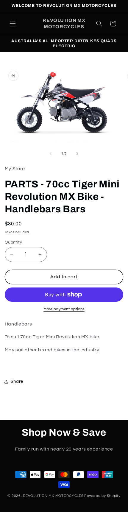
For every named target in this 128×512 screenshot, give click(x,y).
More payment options (64, 309)
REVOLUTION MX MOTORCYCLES (53, 495)
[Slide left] (50, 153)
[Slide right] (77, 153)
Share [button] (17, 381)
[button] (12, 23)
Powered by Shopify (102, 495)
